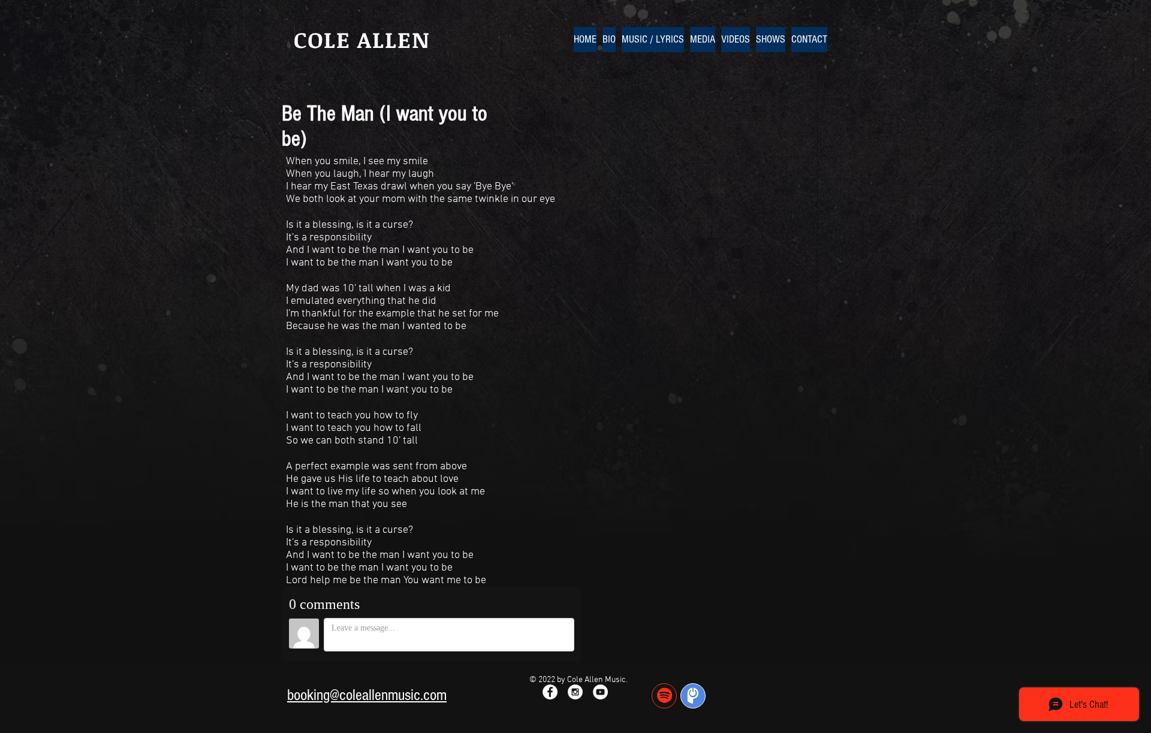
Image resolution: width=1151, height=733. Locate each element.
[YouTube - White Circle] (600, 691)
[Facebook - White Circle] (550, 691)
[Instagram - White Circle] (575, 691)
